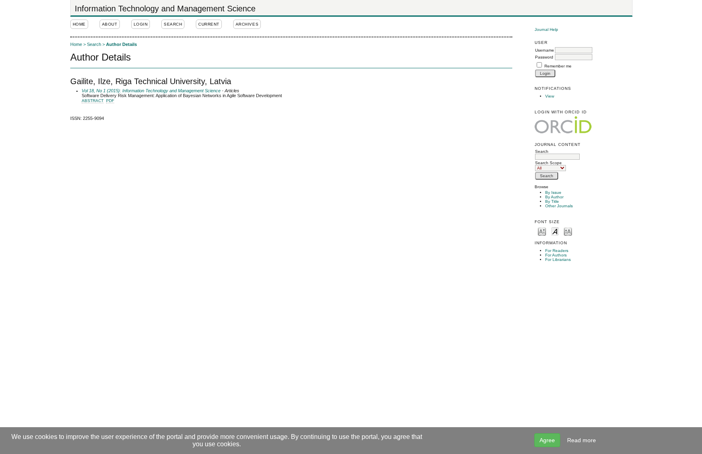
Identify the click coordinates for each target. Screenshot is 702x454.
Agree (547, 440)
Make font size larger (568, 231)
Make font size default (555, 231)
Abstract (93, 100)
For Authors (556, 255)
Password (544, 57)
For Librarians (558, 259)
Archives (247, 24)
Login (141, 24)
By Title (552, 201)
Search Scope (548, 163)
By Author (554, 197)
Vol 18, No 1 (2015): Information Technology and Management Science (151, 90)
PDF (110, 100)
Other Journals (559, 206)
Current (208, 24)
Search (541, 151)
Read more (581, 440)
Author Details (121, 44)
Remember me (558, 66)
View (549, 96)
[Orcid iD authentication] (563, 125)
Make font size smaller (542, 231)
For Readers (556, 250)
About (109, 24)
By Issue (553, 192)
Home (79, 24)
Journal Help (546, 29)
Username (544, 50)
